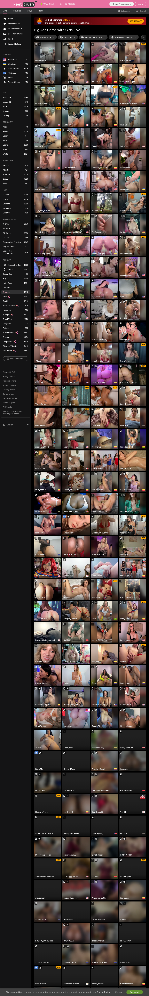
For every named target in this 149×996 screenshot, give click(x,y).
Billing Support (9, 377)
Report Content (9, 381)
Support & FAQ (9, 372)
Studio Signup (9, 403)
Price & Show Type (93, 37)
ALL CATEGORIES (17, 359)
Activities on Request (124, 37)
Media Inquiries (9, 385)
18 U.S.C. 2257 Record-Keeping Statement (12, 412)
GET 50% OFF (136, 21)
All (144, 37)
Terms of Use (8, 394)
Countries (68, 37)
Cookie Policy (103, 992)
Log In (140, 4)
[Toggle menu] (4, 4)
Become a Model (10, 398)
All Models (7, 407)
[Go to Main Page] (23, 4)
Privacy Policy (9, 390)
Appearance (45, 37)
